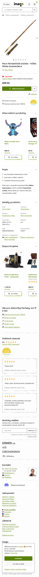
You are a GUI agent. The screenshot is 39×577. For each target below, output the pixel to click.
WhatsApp (7, 477)
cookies (20, 546)
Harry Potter (9, 70)
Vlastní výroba (9, 324)
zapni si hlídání (7, 79)
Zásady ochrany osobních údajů (15, 569)
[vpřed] (37, 38)
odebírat (31, 430)
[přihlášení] (29, 4)
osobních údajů (31, 436)
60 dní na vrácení (10, 318)
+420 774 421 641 (10, 469)
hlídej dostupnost (18, 89)
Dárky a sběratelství (12, 15)
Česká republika (10, 510)
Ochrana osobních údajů (10, 526)
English (6, 514)
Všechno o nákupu (8, 497)
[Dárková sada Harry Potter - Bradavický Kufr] (13, 274)
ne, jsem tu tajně (18, 564)
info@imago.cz (9, 473)
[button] (19, 113)
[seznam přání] (34, 88)
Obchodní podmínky (9, 524)
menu (7, 4)
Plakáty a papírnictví (27, 15)
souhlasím (18, 558)
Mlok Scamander (26, 216)
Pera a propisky (9, 239)
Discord (7, 475)
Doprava (5, 499)
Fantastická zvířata (8, 216)
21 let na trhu (8, 321)
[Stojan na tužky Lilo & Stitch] (13, 139)
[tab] (13, 59)
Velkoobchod (6, 531)
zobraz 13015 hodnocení (10, 344)
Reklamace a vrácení (9, 503)
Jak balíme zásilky (8, 501)
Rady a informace (8, 529)
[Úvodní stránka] (3, 15)
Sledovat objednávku (9, 505)
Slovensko (7, 512)
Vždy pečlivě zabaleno (12, 327)
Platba (12, 499)
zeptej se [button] (34, 94)
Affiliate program (8, 535)
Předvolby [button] (14, 553)
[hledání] (34, 10)
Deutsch (7, 516)
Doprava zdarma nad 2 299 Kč (14, 314)
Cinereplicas (25, 209)
